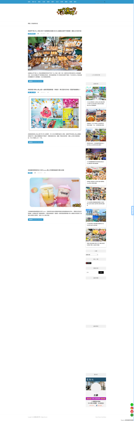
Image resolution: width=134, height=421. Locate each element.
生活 (57, 1)
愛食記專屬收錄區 (32, 33)
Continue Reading (37, 81)
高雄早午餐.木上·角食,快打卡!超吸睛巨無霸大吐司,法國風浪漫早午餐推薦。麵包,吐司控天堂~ (55, 31)
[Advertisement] (55, 159)
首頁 (29, 1)
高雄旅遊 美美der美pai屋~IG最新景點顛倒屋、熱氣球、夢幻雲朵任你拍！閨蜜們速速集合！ (54, 89)
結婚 (71, 1)
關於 (75, 1)
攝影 (66, 1)
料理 (62, 1)
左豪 (38, 33)
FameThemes (104, 417)
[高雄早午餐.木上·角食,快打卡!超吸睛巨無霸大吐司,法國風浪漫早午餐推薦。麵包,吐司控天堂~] (55, 53)
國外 (53, 1)
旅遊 (48, 1)
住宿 (44, 1)
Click (132, 210)
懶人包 (34, 1)
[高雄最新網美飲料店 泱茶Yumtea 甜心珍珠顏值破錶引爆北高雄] (55, 192)
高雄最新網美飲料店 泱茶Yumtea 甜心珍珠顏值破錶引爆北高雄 (46, 170)
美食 (39, 1)
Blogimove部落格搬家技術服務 (127, 420)
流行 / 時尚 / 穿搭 (32, 92)
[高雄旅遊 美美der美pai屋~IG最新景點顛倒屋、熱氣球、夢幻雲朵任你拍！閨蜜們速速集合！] (55, 113)
